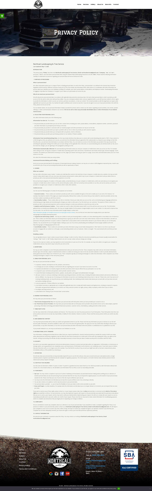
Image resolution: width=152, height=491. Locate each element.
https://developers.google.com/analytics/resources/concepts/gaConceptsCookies (54, 212)
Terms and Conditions (27, 469)
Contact (116, 4)
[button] (2, 16)
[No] (150, 488)
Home (79, 4)
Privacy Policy (24, 465)
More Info (108, 4)
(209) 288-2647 (97, 452)
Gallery (93, 4)
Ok (118, 488)
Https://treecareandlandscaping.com (95, 467)
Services (86, 4)
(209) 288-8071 (98, 455)
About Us (100, 4)
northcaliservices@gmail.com (96, 461)
